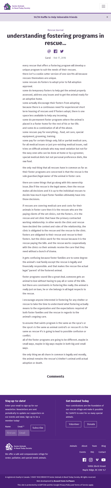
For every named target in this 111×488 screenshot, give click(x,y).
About (84, 446)
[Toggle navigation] (103, 6)
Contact (102, 452)
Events (82, 452)
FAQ (92, 452)
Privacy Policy (65, 485)
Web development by (56, 481)
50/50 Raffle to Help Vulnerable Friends (55, 17)
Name (8, 426)
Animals (73, 446)
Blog (103, 446)
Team (94, 446)
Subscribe (38, 427)
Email (21, 426)
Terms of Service (81, 485)
